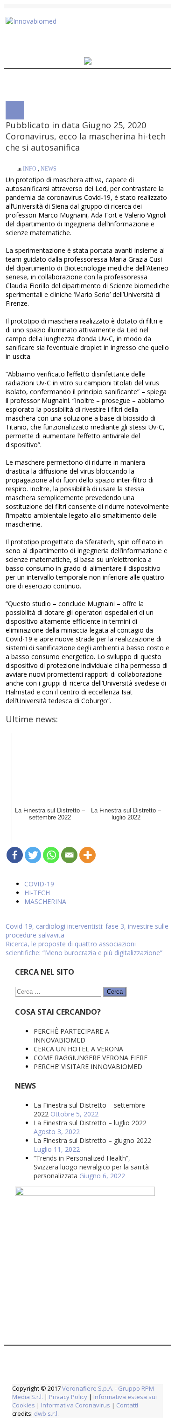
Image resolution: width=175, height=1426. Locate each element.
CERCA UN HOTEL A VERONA (78, 768)
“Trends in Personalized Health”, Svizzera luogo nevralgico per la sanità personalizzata (91, 886)
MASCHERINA (45, 638)
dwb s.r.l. (46, 1133)
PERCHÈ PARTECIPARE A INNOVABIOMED (71, 755)
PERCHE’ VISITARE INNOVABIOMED (88, 786)
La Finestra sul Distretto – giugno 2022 (92, 860)
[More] (87, 592)
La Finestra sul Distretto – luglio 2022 (90, 842)
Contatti (126, 1125)
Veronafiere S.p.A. (87, 1108)
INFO (29, 162)
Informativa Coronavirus (75, 1125)
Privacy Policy (68, 1116)
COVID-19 (39, 621)
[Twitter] (33, 592)
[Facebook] (15, 592)
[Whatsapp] (51, 592)
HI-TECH (37, 630)
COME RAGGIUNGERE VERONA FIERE (90, 777)
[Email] (69, 592)
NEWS (48, 162)
